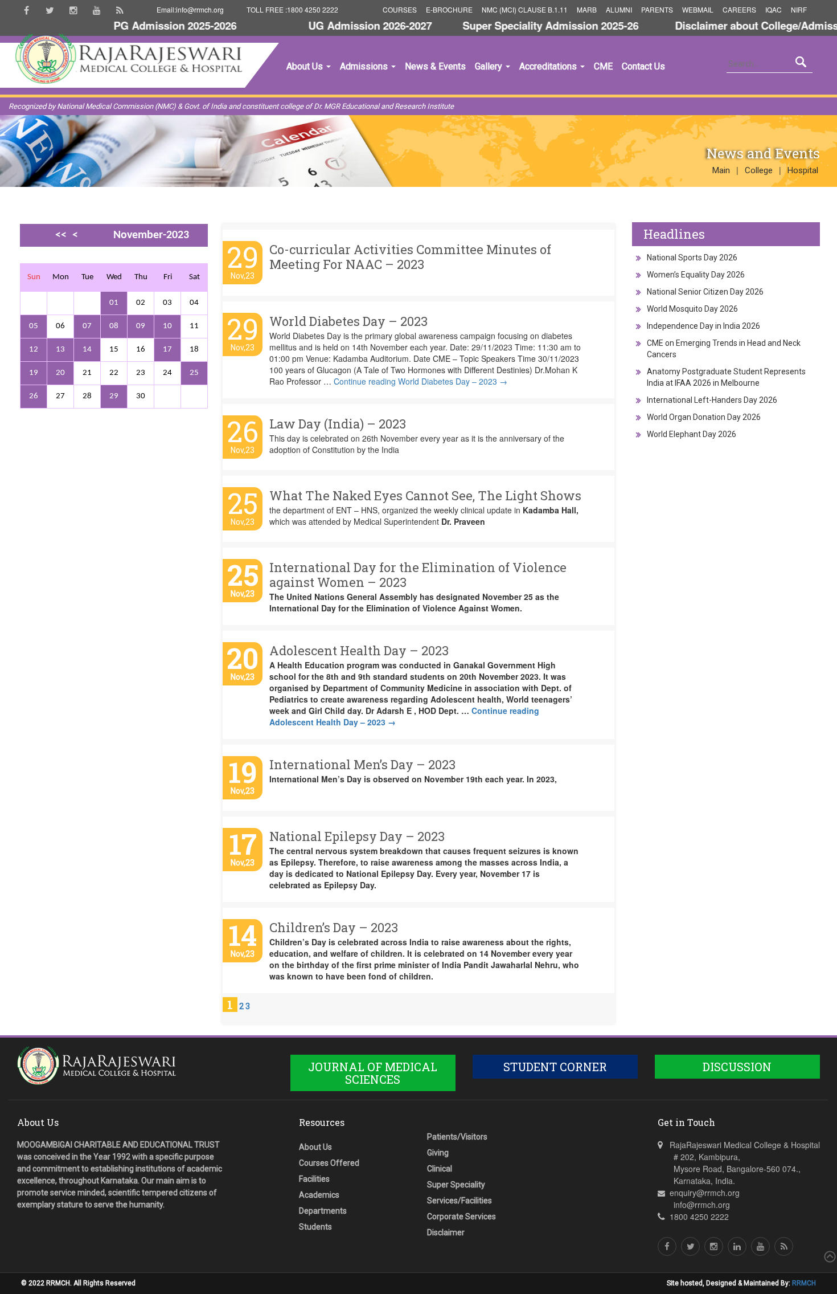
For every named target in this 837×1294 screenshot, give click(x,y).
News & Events (435, 66)
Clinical (439, 1168)
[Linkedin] (737, 1246)
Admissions (365, 66)
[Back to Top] (828, 1257)
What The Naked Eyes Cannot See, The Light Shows (425, 495)
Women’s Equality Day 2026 (696, 274)
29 (113, 396)
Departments (323, 1210)
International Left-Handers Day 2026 (712, 400)
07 (87, 326)
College (759, 170)
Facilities (314, 1178)
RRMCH (804, 1283)
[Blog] (119, 10)
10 (167, 326)
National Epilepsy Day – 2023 (357, 836)
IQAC (773, 9)
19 (33, 373)
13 (60, 349)
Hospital (802, 170)
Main (721, 170)
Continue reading (420, 381)
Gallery (489, 66)
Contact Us (643, 66)
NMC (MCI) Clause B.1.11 (525, 9)
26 (33, 396)
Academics (319, 1194)
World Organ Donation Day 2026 (704, 417)
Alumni (619, 9)
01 (113, 303)
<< (61, 235)
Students (315, 1226)
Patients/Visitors (457, 1136)
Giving (438, 1152)
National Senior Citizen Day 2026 (705, 291)
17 (167, 349)
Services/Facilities (459, 1200)
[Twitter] (49, 10)
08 (113, 326)
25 (194, 373)
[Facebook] (26, 10)
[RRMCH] (116, 111)
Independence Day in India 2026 (703, 325)
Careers (739, 9)
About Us (305, 66)
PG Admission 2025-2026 (150, 25)
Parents (657, 9)
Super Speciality (456, 1184)
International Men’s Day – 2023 (362, 764)
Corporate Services (461, 1216)
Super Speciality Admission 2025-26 (526, 25)
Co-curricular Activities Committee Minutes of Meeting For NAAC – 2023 (410, 256)
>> (72, 255)
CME (603, 66)
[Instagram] (73, 10)
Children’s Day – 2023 (333, 927)
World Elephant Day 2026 (691, 434)
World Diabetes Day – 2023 (348, 321)
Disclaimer (446, 1232)
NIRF (799, 9)
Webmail (697, 9)
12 (33, 349)
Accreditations (549, 66)
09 (140, 326)
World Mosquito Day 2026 (692, 308)
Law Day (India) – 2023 (337, 423)
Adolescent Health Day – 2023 (359, 650)
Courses (400, 9)
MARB (587, 9)
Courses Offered (329, 1163)
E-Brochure (449, 9)
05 (33, 326)
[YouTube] (96, 10)
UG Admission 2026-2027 (346, 25)
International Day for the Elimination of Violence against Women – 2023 (418, 574)
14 (87, 349)
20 (60, 373)
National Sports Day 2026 (692, 257)
